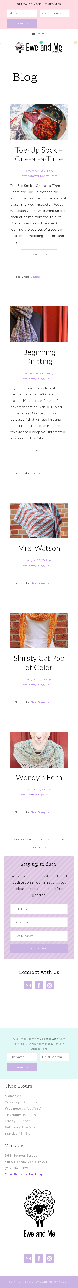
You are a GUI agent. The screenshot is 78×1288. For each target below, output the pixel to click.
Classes (35, 276)
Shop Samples (40, 583)
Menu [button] (42, 33)
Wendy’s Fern (39, 777)
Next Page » (39, 847)
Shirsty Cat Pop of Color (39, 662)
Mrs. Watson (39, 547)
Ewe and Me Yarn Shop (39, 46)
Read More (39, 254)
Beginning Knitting (39, 356)
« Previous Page (24, 839)
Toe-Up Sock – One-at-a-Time (39, 154)
